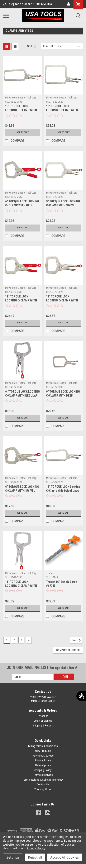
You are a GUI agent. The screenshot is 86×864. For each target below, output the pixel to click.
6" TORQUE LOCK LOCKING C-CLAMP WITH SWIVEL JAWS (22, 490)
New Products (43, 750)
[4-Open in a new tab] (38, 812)
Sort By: (31, 46)
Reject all (35, 857)
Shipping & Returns (43, 725)
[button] (13, 101)
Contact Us (43, 784)
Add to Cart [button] (23, 132)
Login (37, 720)
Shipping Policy (43, 770)
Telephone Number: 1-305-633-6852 (29, 4)
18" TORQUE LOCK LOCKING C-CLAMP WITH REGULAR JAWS (21, 110)
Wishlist (43, 716)
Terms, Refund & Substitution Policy (43, 779)
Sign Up (48, 720)
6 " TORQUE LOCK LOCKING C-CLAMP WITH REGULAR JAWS (22, 395)
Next (75, 640)
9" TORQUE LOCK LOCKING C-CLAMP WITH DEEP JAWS (63, 395)
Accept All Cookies (64, 857)
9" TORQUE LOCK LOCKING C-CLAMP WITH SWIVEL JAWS (63, 205)
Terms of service (43, 774)
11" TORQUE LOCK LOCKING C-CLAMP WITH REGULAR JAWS (21, 585)
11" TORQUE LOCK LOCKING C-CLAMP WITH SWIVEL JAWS (62, 300)
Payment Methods (43, 755)
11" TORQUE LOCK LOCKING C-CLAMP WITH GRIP (21, 300)
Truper (49, 573)
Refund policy (43, 765)
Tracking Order (43, 789)
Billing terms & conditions (43, 746)
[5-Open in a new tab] (47, 812)
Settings (12, 857)
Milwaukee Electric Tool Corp (20, 97)
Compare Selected (68, 650)
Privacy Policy (43, 760)
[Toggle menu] (6, 16)
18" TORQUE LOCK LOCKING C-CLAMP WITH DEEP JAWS (62, 110)
